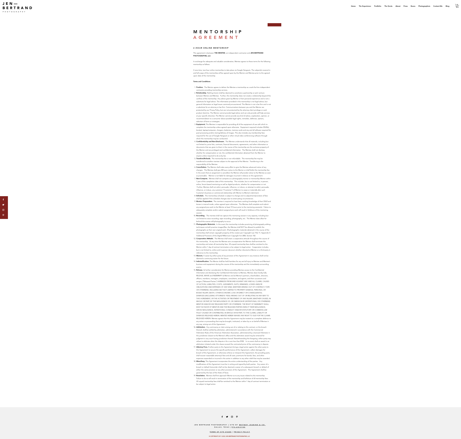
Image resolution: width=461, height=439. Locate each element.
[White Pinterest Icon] (3, 215)
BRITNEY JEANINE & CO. (252, 425)
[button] (378, 6)
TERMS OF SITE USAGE (221, 432)
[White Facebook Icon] (3, 199)
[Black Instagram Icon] (232, 416)
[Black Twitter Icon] (227, 416)
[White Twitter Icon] (3, 204)
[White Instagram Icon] (3, 210)
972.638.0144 (239, 427)
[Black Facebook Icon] (222, 416)
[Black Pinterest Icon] (237, 416)
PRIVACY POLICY (242, 432)
